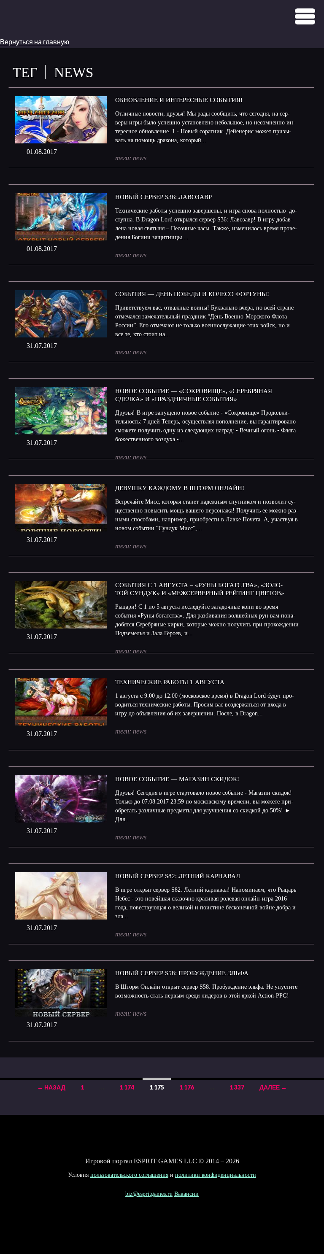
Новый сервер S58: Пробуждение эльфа (181, 973)
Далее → (273, 1087)
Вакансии (186, 1194)
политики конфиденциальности (215, 1175)
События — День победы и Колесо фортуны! (192, 294)
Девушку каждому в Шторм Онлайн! (179, 488)
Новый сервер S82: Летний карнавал (177, 876)
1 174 (126, 1087)
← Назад (51, 1087)
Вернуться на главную (34, 42)
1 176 (186, 1087)
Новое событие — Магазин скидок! (177, 779)
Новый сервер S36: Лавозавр (163, 197)
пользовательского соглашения (129, 1175)
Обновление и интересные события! (179, 100)
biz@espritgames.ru (149, 1194)
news (139, 158)
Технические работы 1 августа (169, 682)
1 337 (237, 1087)
